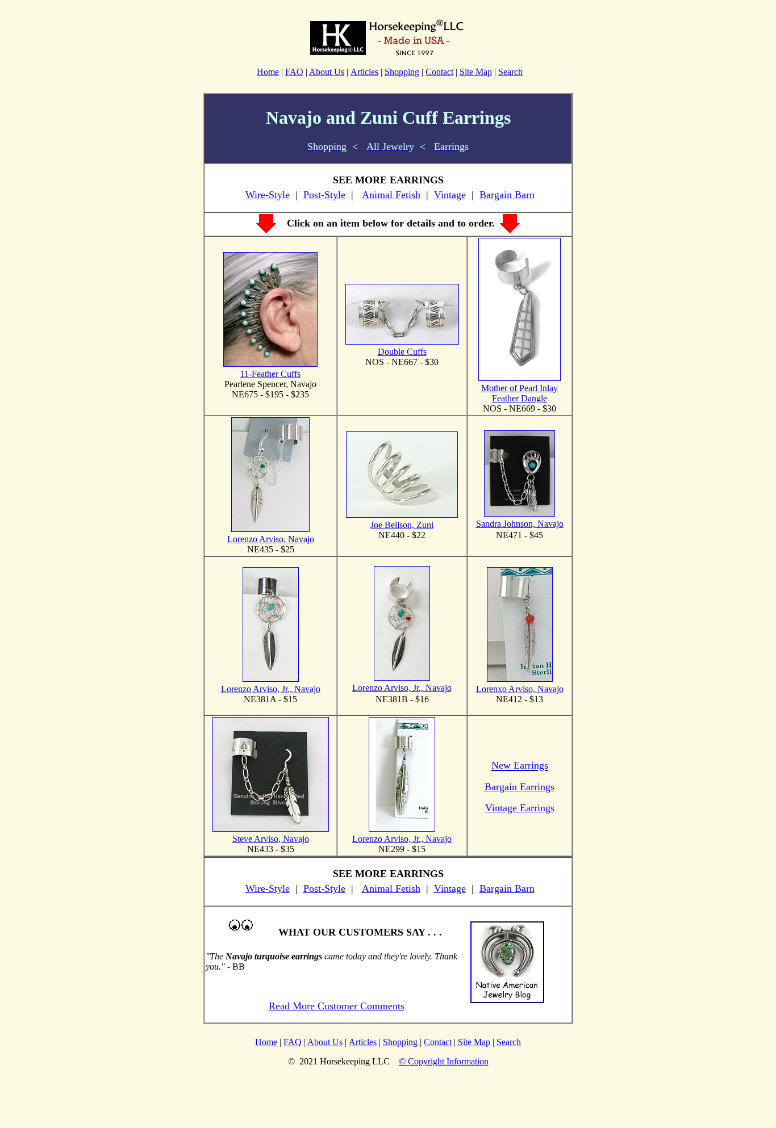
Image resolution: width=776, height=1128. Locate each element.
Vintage (450, 194)
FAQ (294, 72)
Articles (364, 72)
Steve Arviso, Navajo (270, 839)
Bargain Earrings (519, 786)
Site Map (476, 72)
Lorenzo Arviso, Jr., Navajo (270, 689)
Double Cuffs (402, 352)
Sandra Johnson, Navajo (520, 524)
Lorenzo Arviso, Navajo (270, 539)
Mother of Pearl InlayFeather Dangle (519, 393)
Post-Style (324, 194)
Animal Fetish (391, 194)
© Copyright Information (444, 1061)
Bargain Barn (507, 194)
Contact (439, 72)
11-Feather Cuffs (270, 374)
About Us (326, 72)
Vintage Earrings (519, 807)
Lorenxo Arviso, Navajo (520, 689)
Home (268, 72)
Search (510, 72)
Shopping (402, 72)
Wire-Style (267, 194)
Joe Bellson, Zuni (401, 525)
